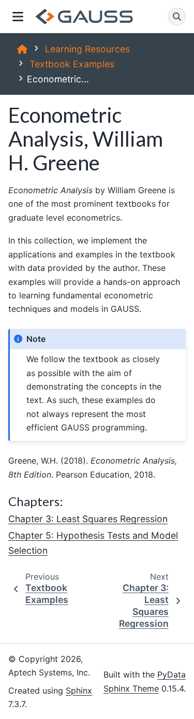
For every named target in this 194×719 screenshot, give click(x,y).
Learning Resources (87, 49)
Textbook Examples (71, 64)
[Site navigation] (17, 16)
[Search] (177, 16)
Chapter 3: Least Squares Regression (88, 518)
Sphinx (79, 690)
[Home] (22, 48)
